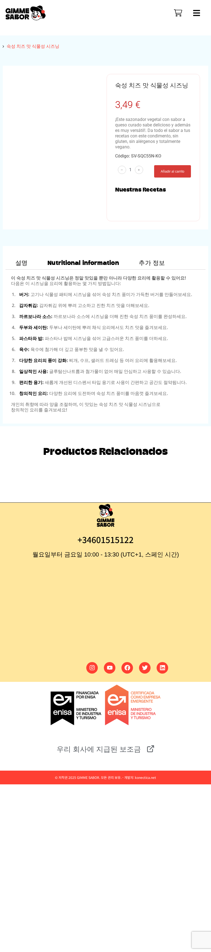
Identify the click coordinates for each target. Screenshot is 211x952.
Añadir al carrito (172, 171)
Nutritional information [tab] (83, 263)
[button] (41, 824)
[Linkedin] (162, 668)
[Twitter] (145, 668)
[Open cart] (178, 13)
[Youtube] (109, 668)
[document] (105, 825)
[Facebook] (127, 668)
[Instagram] (92, 668)
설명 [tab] (21, 263)
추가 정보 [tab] (152, 263)
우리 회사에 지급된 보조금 (99, 749)
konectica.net (145, 777)
